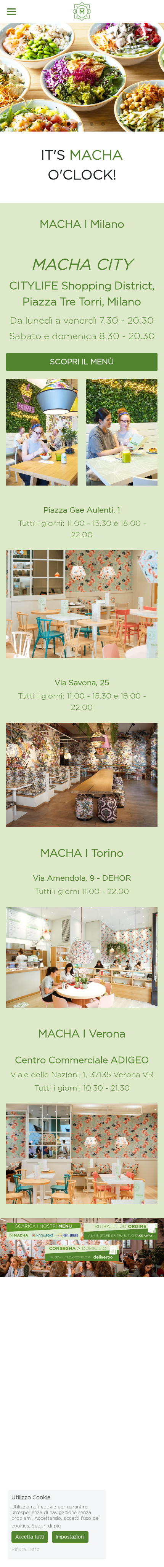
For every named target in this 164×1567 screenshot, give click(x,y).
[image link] (43, 1231)
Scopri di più (46, 1526)
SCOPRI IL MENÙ (82, 362)
